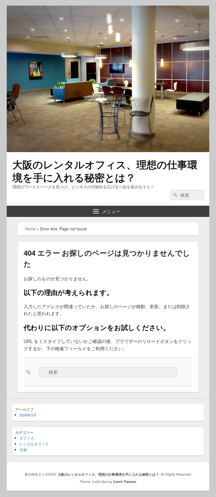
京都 (23, 449)
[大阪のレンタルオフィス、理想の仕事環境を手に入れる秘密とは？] (108, 150)
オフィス (26, 438)
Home (30, 229)
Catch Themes (124, 481)
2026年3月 (28, 415)
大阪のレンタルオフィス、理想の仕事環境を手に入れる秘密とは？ (104, 170)
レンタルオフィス (34, 443)
